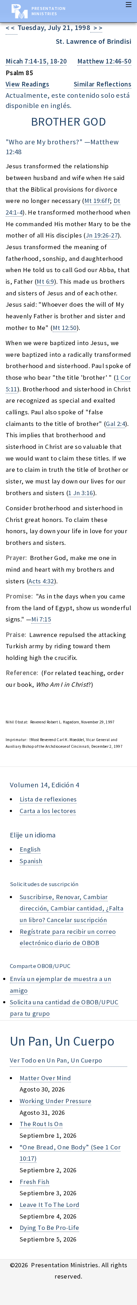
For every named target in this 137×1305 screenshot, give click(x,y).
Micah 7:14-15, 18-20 (36, 61)
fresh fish (35, 1182)
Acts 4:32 (41, 581)
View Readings (28, 84)
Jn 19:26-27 (102, 235)
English (30, 849)
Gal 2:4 (115, 424)
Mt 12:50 (65, 328)
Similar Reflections (102, 84)
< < (12, 28)
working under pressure (55, 1101)
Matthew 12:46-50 (104, 61)
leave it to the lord (49, 1205)
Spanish (31, 861)
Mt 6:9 (45, 281)
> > (96, 28)
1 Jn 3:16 (80, 493)
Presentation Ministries (49, 11)
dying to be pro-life (49, 1227)
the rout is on (41, 1124)
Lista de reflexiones (48, 799)
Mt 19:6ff (97, 201)
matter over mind (45, 1078)
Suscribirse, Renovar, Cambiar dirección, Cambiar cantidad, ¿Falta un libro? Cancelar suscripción (71, 908)
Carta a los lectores (48, 811)
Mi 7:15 (41, 619)
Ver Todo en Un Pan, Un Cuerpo (56, 1060)
